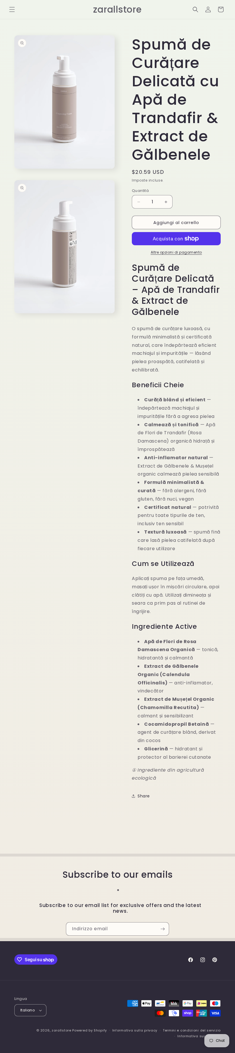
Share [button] (144, 796)
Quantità (140, 190)
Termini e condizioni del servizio (192, 1030)
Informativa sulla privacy (135, 1030)
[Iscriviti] (162, 929)
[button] (12, 9)
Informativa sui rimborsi (199, 1036)
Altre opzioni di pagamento (176, 252)
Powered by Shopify (89, 1030)
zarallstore (61, 1030)
